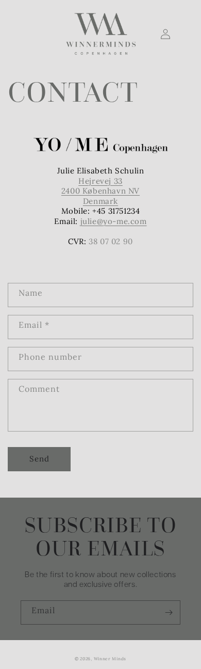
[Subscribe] (168, 612)
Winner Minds (110, 658)
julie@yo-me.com (113, 221)
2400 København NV (100, 191)
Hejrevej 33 (100, 181)
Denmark (100, 201)
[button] (19, 34)
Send (39, 459)
